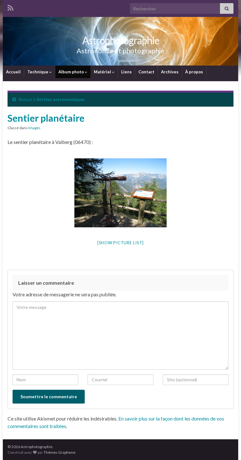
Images (34, 127)
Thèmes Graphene (59, 452)
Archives (170, 71)
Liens (126, 71)
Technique (38, 71)
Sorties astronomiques (60, 99)
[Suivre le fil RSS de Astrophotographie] (10, 6)
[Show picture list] (120, 242)
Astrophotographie (120, 40)
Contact (146, 71)
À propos (194, 71)
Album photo (71, 71)
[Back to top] (227, 446)
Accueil (13, 71)
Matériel (103, 71)
